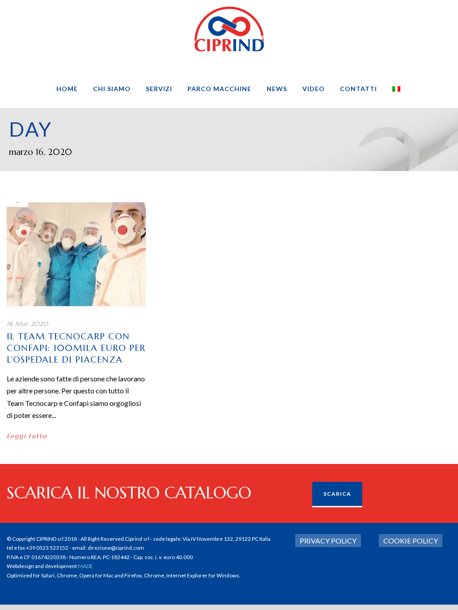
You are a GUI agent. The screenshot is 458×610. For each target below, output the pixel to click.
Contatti (358, 88)
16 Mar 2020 (27, 324)
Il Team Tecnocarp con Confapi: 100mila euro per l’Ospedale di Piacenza (76, 348)
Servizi (159, 88)
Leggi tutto (27, 436)
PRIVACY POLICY (328, 540)
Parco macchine (219, 88)
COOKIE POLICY (410, 540)
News (277, 88)
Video (313, 88)
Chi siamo (112, 88)
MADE (85, 566)
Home (67, 88)
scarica (337, 493)
